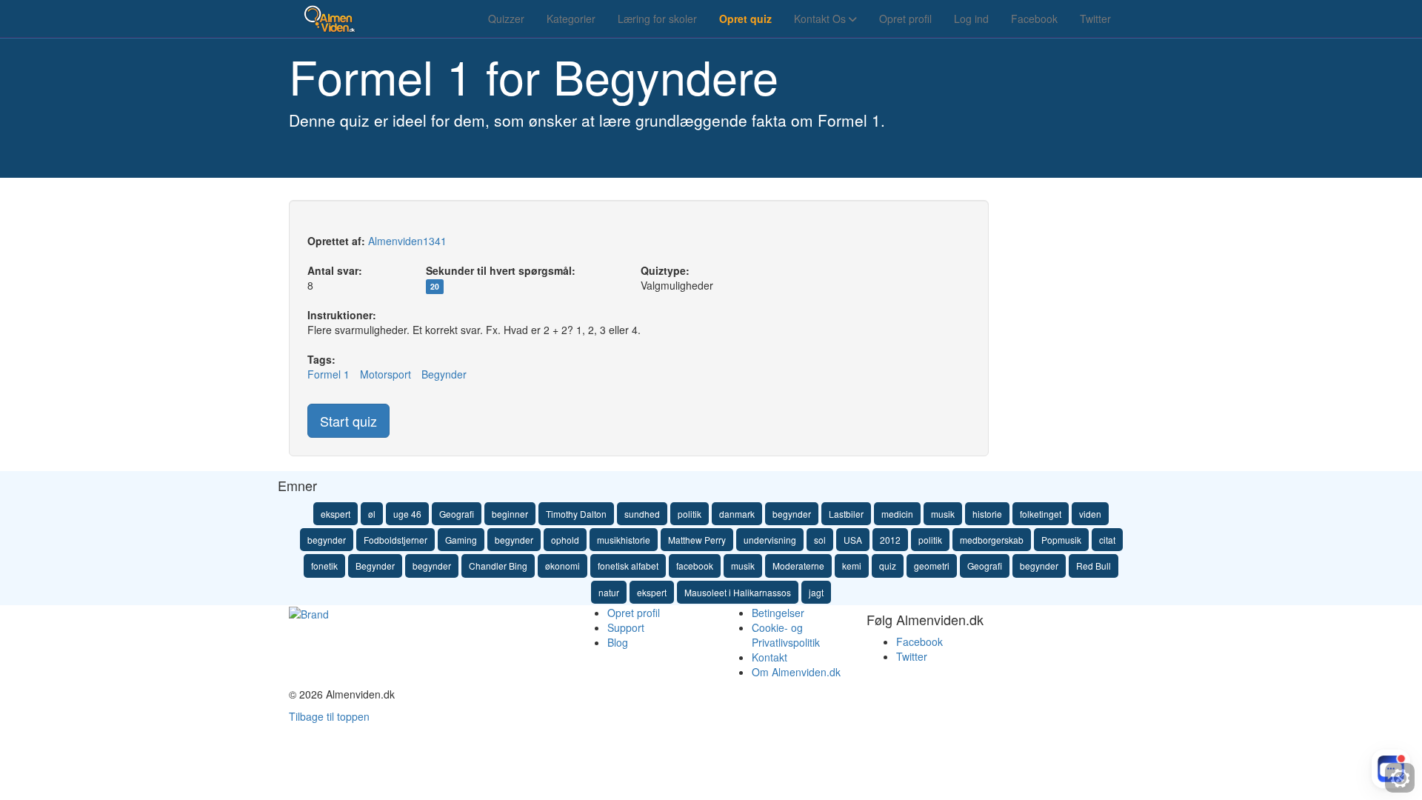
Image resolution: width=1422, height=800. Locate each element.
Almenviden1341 (407, 240)
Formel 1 (328, 374)
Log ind (971, 18)
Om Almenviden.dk (796, 671)
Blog (617, 642)
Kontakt (769, 657)
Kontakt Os (821, 18)
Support (625, 627)
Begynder (444, 374)
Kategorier (571, 18)
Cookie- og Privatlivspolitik (786, 635)
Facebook (1034, 18)
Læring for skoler (657, 18)
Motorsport (385, 374)
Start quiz (348, 420)
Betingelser (778, 612)
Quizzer (506, 18)
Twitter (1095, 18)
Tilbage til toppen (329, 716)
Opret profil (905, 18)
